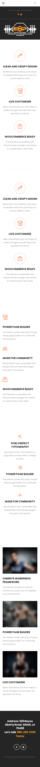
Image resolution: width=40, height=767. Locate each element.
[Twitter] (21, 14)
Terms (20, 736)
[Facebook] (18, 14)
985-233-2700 (26, 732)
